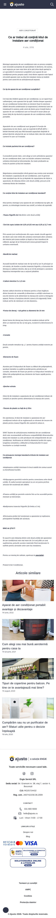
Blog (28, 836)
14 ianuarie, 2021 (25, 648)
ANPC (28, 889)
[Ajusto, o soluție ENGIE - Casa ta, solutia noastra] (17, 4)
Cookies (28, 896)
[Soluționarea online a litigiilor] (28, 863)
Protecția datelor (28, 902)
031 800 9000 (30, 809)
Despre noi (28, 832)
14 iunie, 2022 (24, 608)
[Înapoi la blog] (6, 910)
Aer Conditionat (27, 31)
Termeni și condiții (28, 883)
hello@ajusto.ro (30, 813)
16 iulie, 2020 (25, 728)
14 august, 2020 (26, 687)
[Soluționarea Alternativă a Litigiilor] (28, 852)
